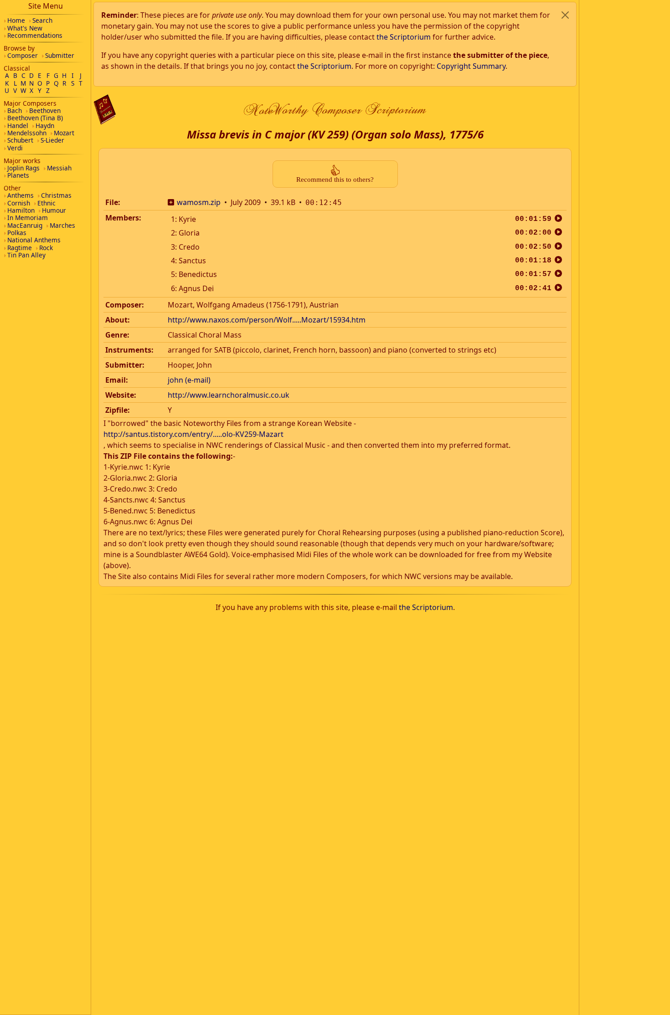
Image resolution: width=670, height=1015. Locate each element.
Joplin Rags (23, 168)
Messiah (59, 168)
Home (16, 20)
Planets (18, 175)
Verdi (15, 148)
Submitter (59, 55)
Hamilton (21, 210)
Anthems (20, 195)
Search (42, 20)
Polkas (16, 232)
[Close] (565, 15)
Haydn (45, 125)
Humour (54, 210)
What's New (24, 28)
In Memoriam (27, 217)
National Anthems (34, 240)
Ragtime (19, 247)
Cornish (18, 203)
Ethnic (46, 203)
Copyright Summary (471, 66)
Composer (22, 55)
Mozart (64, 132)
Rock (46, 247)
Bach (14, 110)
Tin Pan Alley (26, 255)
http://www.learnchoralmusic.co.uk (228, 395)
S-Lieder (52, 140)
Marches (62, 225)
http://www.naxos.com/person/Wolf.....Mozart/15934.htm (267, 320)
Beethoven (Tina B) (35, 117)
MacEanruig (24, 225)
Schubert (20, 140)
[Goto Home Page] (104, 109)
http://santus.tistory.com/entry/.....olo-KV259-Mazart (193, 434)
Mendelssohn (26, 132)
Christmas (56, 195)
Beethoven (45, 110)
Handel (17, 125)
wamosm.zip (199, 202)
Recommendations (34, 35)
